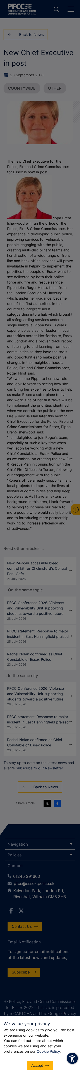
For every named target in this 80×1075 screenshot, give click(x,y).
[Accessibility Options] (72, 1058)
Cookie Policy (48, 1051)
